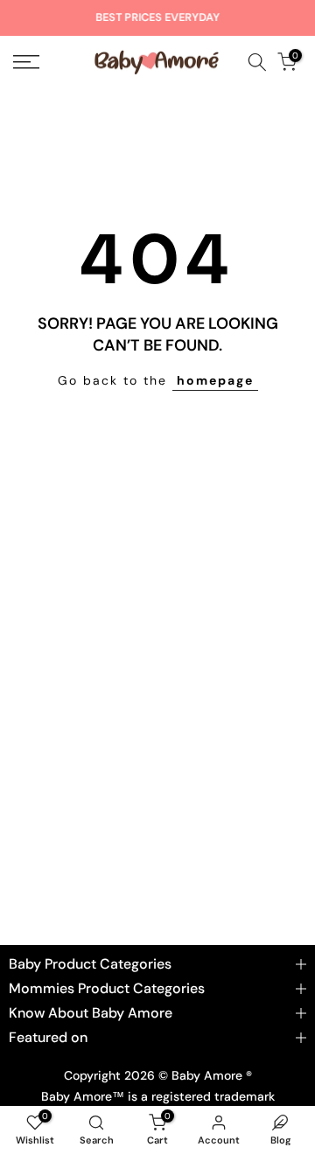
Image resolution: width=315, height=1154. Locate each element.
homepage (215, 380)
